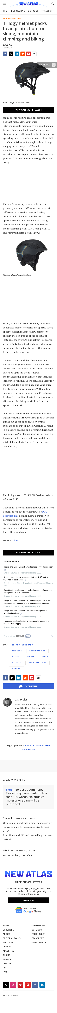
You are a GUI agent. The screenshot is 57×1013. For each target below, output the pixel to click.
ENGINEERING (18, 10)
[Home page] (28, 4)
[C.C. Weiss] (7, 702)
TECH (5, 10)
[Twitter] (11, 54)
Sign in (10, 790)
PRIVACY (7, 959)
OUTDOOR (33, 10)
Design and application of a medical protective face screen (28, 567)
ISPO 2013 (16, 669)
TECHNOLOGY (38, 934)
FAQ (5, 971)
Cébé (15, 540)
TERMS (6, 955)
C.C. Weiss (21, 699)
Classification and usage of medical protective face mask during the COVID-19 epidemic (28, 591)
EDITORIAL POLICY (12, 938)
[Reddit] (22, 54)
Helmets (16, 663)
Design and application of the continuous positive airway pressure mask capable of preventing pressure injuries (27, 601)
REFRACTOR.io (38, 942)
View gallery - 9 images (28, 109)
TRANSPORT (47, 10)
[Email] (34, 54)
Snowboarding (37, 651)
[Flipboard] (28, 54)
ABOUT (6, 934)
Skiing (45, 657)
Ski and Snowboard (12, 18)
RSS (5, 967)
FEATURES (8, 942)
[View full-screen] (54, 65)
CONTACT (8, 963)
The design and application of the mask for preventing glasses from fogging (26, 622)
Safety (15, 657)
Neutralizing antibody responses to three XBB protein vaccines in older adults (26, 578)
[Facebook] (5, 54)
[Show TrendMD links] (52, 635)
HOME (6, 925)
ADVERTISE (8, 950)
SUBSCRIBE (8, 929)
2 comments (31, 686)
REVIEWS (7, 946)
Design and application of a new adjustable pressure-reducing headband (26, 612)
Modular (17, 651)
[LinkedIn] (17, 54)
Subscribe (28, 900)
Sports (30, 657)
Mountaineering (37, 663)
